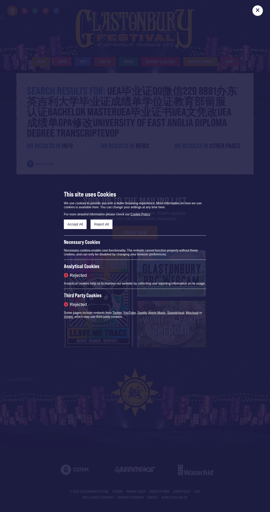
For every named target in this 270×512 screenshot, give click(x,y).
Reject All (101, 224)
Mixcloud (192, 312)
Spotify (142, 312)
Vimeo (68, 316)
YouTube (129, 312)
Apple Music (157, 312)
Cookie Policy (140, 214)
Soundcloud (175, 312)
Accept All (75, 224)
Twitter (117, 312)
